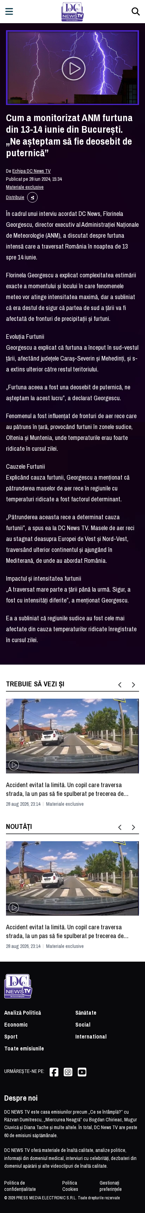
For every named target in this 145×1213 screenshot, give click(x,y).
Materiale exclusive (25, 187)
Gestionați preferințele (111, 1186)
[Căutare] (136, 11)
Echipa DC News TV (31, 171)
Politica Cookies (70, 1186)
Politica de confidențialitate (20, 1186)
